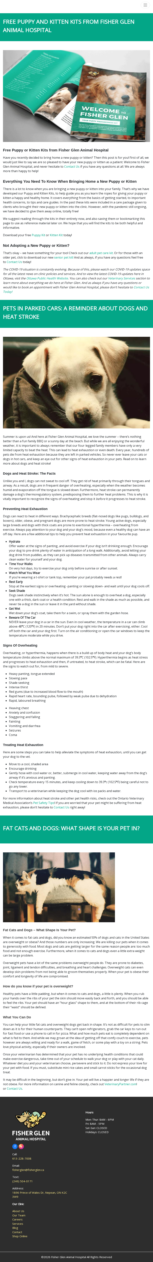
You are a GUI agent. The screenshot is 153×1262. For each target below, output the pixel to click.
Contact (17, 1232)
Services (17, 1223)
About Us (18, 1211)
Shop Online (19, 1236)
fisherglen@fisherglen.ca (28, 1170)
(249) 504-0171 (22, 1181)
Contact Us (71, 166)
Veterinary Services (121, 278)
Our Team (18, 1215)
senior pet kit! (63, 257)
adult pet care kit (101, 253)
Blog (15, 1228)
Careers (17, 1219)
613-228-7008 (21, 1158)
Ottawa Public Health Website (47, 278)
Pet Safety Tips (43, 803)
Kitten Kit (56, 235)
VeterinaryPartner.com (120, 1084)
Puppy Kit (38, 235)
